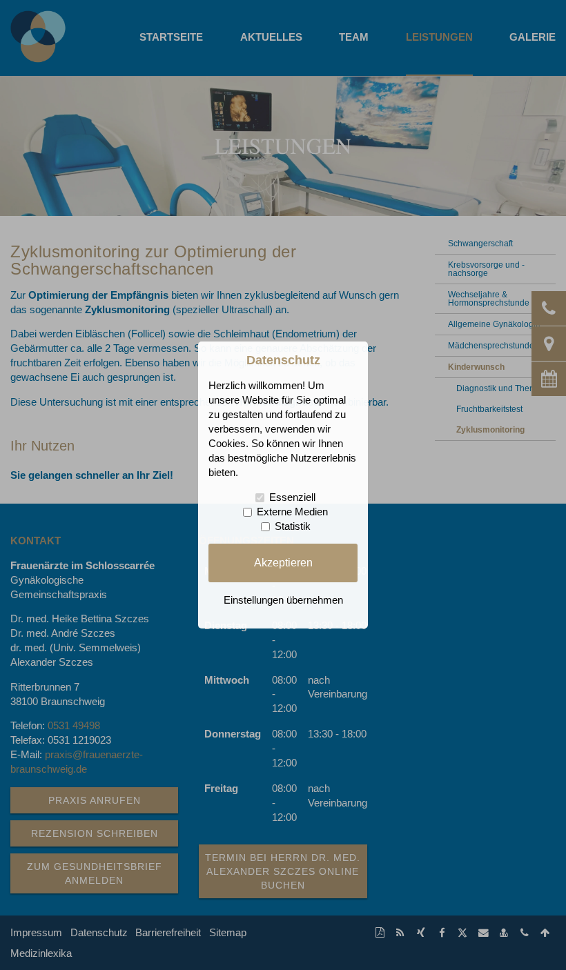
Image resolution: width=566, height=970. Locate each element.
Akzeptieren (283, 562)
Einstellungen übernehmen (283, 600)
